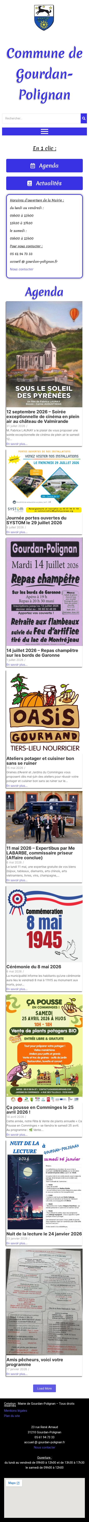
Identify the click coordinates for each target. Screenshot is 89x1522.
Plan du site (12, 1416)
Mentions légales (15, 1411)
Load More (44, 1388)
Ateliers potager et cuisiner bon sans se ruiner (40, 761)
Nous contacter (21, 269)
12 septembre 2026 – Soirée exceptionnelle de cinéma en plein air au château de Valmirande (42, 416)
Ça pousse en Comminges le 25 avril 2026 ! (40, 1109)
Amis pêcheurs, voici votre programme (34, 1362)
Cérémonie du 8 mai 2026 (33, 966)
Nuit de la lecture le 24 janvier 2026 (44, 1233)
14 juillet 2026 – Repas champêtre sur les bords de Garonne (42, 653)
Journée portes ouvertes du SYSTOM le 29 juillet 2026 (36, 520)
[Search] (84, 118)
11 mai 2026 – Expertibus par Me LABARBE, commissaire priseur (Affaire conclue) (40, 853)
